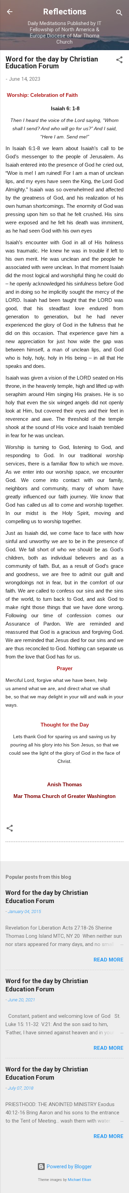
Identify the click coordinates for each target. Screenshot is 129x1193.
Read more (108, 960)
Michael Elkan (79, 1180)
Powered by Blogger (68, 1166)
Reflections (64, 11)
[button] (119, 61)
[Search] (119, 13)
